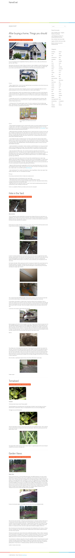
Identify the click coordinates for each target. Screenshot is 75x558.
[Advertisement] (37, 14)
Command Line (54, 57)
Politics (60, 83)
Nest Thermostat (29, 167)
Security (60, 93)
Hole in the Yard (16, 193)
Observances (61, 80)
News (52, 80)
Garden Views (15, 453)
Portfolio (53, 85)
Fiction (60, 59)
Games (60, 63)
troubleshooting (54, 101)
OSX (59, 82)
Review (60, 89)
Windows (60, 104)
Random (53, 87)
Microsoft (53, 76)
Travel (60, 99)
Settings (53, 95)
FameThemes (24, 555)
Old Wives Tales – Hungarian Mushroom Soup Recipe (58, 33)
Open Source (54, 82)
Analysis (60, 51)
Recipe (53, 89)
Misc (27, 39)
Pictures (53, 83)
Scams (60, 91)
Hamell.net (13, 2)
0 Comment (30, 39)
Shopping (60, 95)
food (52, 61)
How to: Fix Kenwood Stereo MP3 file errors (57, 36)
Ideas (52, 70)
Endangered (53, 59)
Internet (60, 70)
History (53, 68)
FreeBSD (60, 61)
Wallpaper (53, 104)
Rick (14, 39)
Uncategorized (61, 101)
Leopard (53, 72)
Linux (60, 72)
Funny (52, 63)
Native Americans (54, 78)
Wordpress (53, 106)
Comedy (60, 55)
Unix (52, 102)
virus (59, 102)
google (53, 64)
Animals (53, 53)
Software (53, 97)
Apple (60, 53)
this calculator (42, 128)
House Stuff (24, 39)
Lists (52, 74)
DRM (59, 57)
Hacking (53, 66)
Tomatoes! (14, 380)
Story (59, 97)
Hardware (60, 66)
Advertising (53, 51)
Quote (60, 85)
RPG (52, 91)
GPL (59, 64)
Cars (52, 55)
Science (53, 93)
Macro (60, 74)
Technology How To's (55, 99)
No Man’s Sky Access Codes (59, 39)
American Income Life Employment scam (57, 44)
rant (59, 87)
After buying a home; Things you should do (28, 35)
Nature (60, 78)
